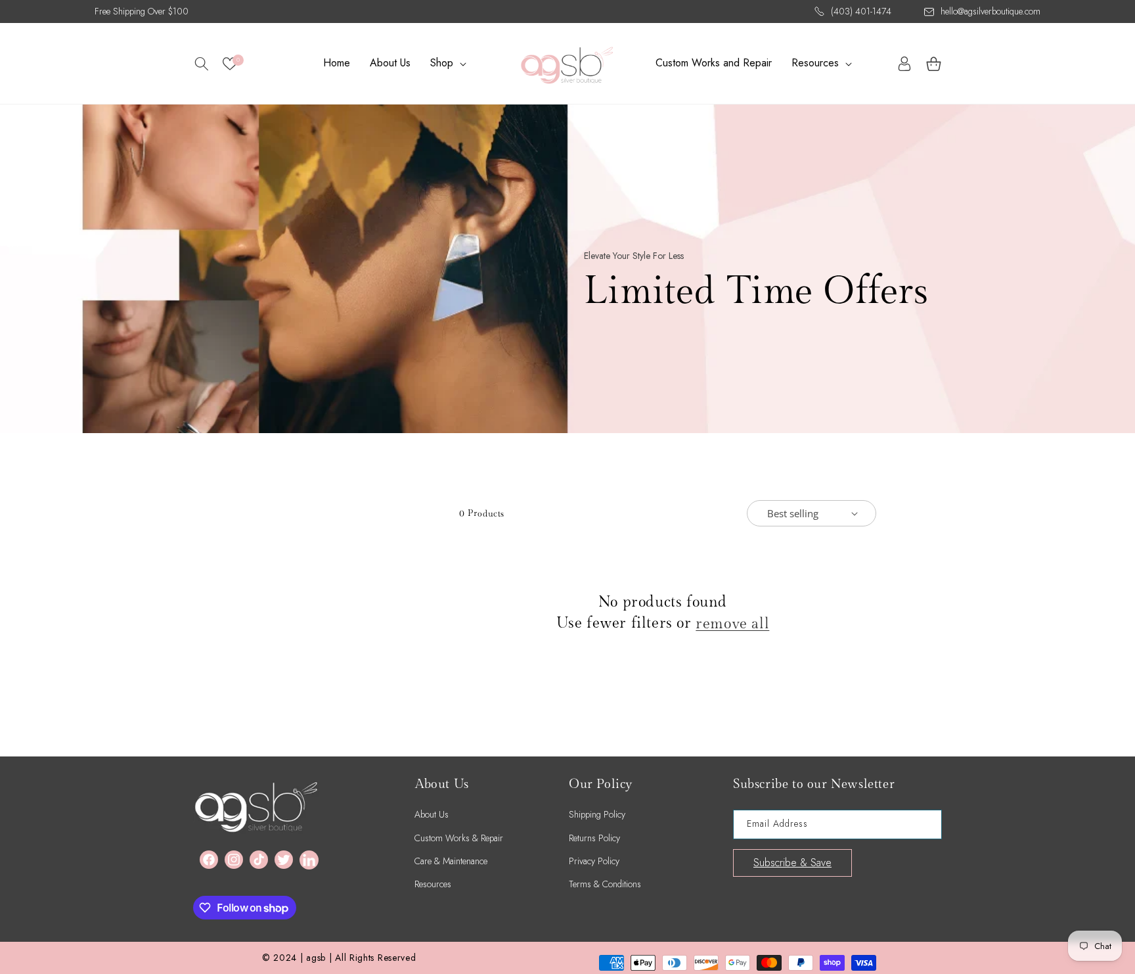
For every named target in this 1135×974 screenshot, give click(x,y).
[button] (201, 64)
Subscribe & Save (792, 862)
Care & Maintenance (450, 861)
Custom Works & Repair (458, 838)
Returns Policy (594, 838)
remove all (732, 624)
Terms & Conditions (605, 884)
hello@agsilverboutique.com (990, 11)
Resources (432, 884)
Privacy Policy (594, 861)
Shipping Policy (597, 814)
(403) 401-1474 (861, 11)
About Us (431, 814)
